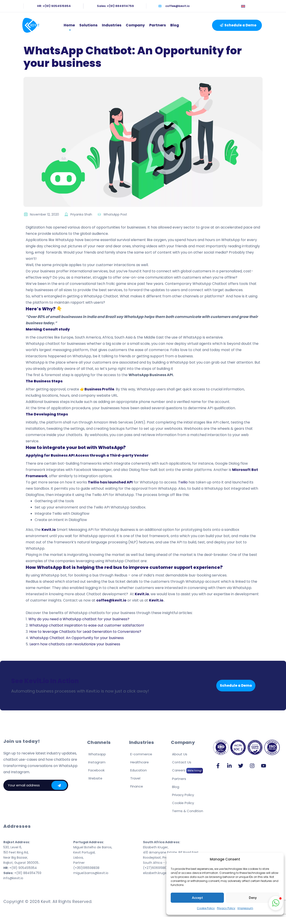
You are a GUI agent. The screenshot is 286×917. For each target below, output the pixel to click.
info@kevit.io (13, 878)
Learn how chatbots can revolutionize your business (74, 644)
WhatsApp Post (115, 214)
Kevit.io (156, 600)
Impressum (245, 908)
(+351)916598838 (86, 868)
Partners (157, 25)
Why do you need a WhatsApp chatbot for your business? (78, 619)
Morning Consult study (48, 329)
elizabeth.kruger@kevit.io (162, 873)
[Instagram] (252, 765)
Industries (111, 25)
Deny (253, 898)
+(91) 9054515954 (20, 868)
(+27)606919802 (156, 868)
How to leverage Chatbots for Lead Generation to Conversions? (85, 631)
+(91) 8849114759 (22, 873)
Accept (197, 898)
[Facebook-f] (218, 765)
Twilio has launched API (110, 482)
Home (69, 25)
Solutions (88, 25)
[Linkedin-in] (229, 765)
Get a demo (59, 785)
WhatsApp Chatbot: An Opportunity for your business (77, 637)
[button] (237, 25)
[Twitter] (241, 765)
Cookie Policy (206, 908)
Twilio (183, 482)
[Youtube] (264, 765)
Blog (174, 25)
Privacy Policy (226, 908)
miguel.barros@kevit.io (90, 873)
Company (135, 25)
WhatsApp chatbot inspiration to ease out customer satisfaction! (86, 625)
